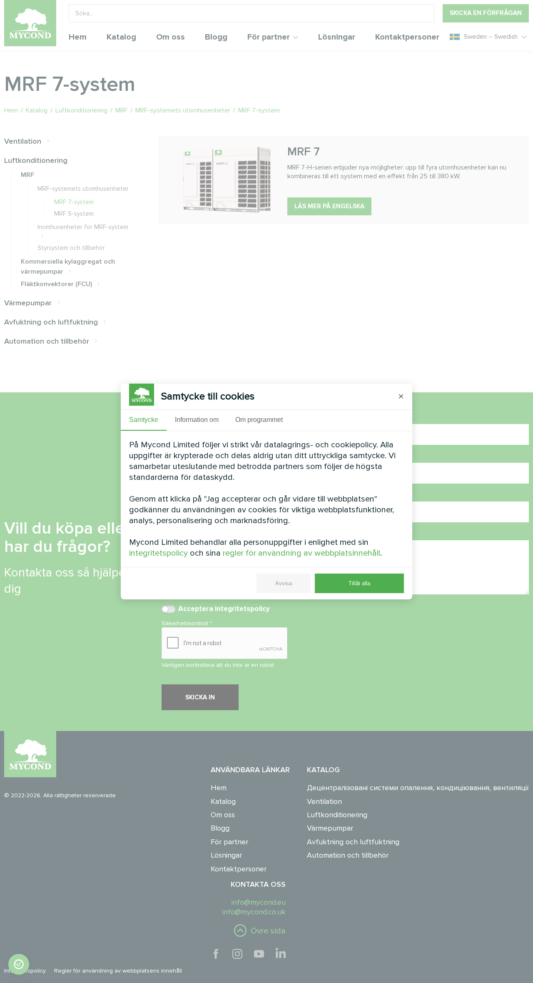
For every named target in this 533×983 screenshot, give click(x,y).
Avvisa (283, 583)
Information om (197, 419)
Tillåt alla (359, 583)
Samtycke (143, 419)
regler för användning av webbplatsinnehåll (301, 553)
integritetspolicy (158, 553)
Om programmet (259, 419)
